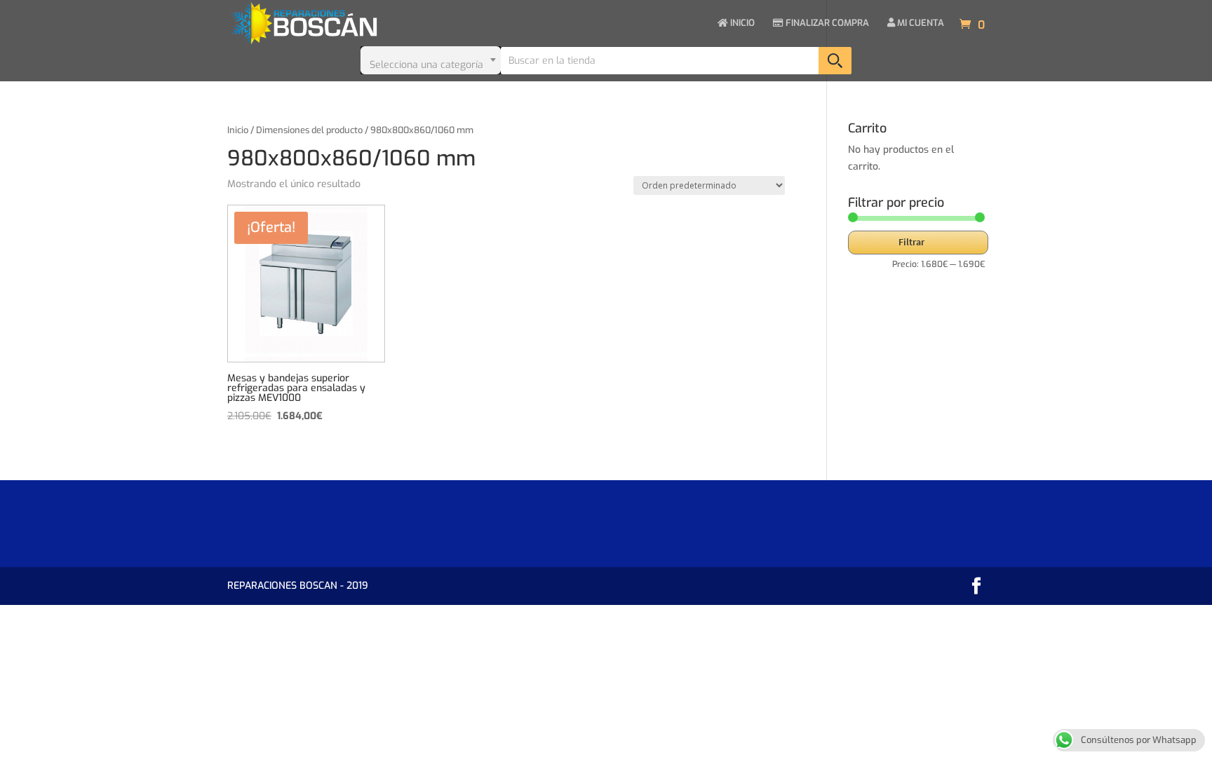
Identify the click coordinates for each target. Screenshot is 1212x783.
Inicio (237, 130)
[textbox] (431, 60)
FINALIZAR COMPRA (826, 23)
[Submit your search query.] (835, 60)
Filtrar (911, 242)
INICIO (741, 23)
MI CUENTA (919, 23)
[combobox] (431, 60)
